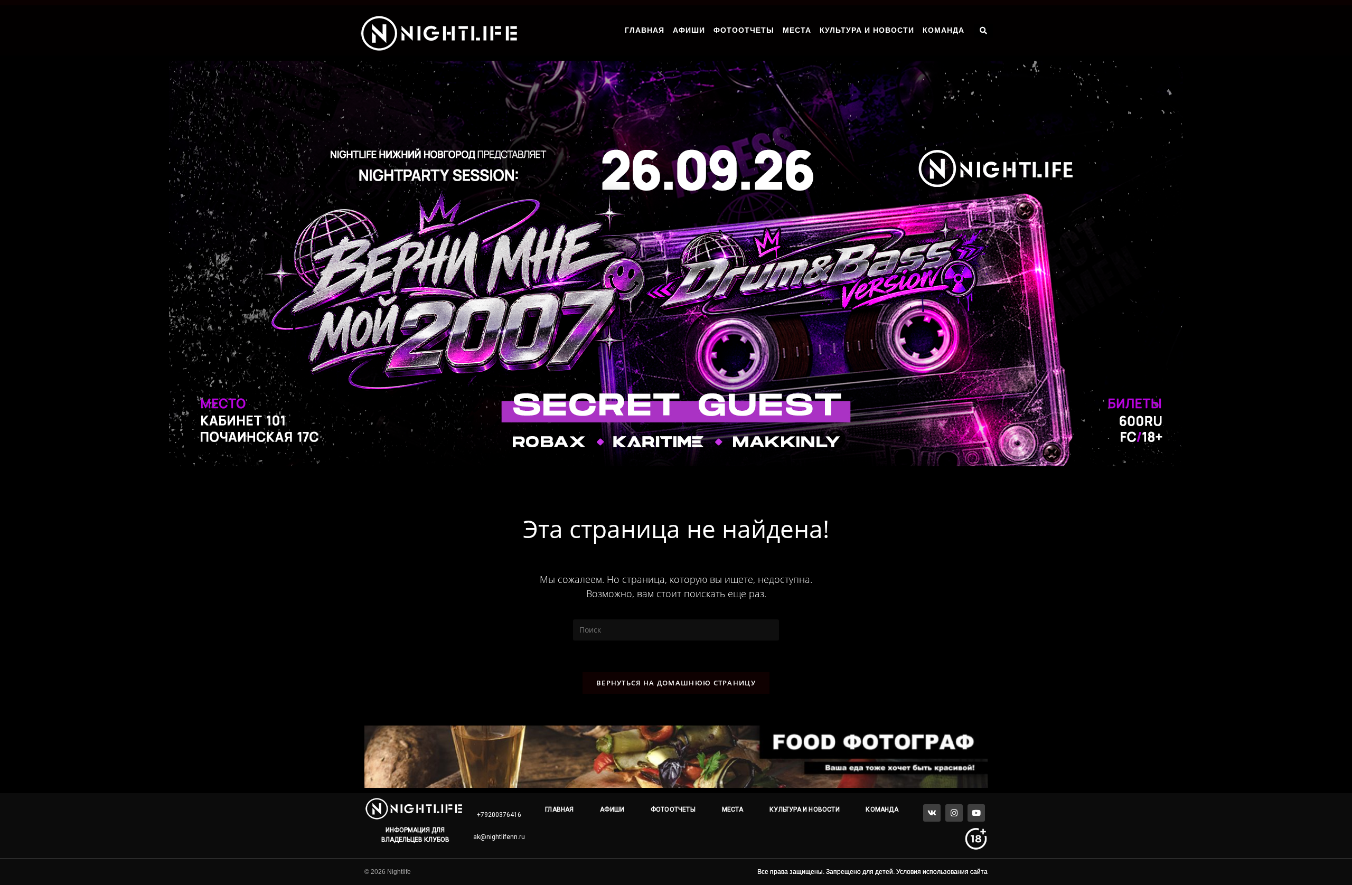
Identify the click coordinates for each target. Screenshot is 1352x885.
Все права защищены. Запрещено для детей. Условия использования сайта (872, 871)
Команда (943, 30)
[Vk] (932, 813)
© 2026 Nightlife (387, 871)
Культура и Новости (867, 30)
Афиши (689, 30)
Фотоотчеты (743, 30)
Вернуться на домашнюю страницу (676, 683)
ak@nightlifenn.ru (499, 837)
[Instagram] (954, 813)
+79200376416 (499, 814)
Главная (644, 30)
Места (797, 30)
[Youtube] (976, 813)
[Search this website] (676, 629)
